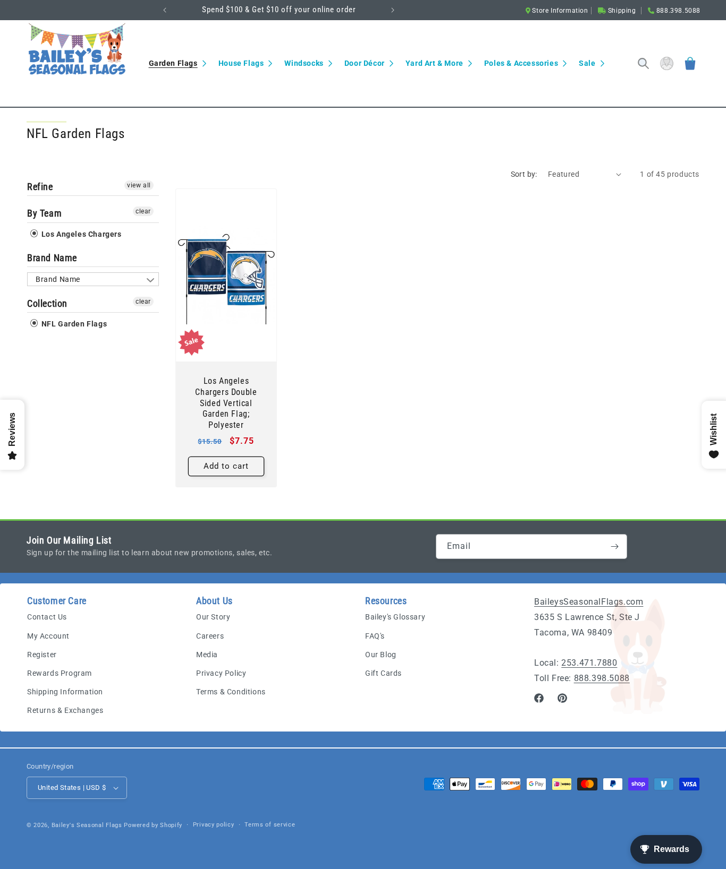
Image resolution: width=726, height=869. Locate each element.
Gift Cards (383, 673)
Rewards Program (59, 673)
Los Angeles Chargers (80, 233)
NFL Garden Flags (73, 324)
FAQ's (375, 636)
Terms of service (269, 824)
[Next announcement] (392, 10)
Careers (210, 636)
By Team (44, 213)
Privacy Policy (221, 673)
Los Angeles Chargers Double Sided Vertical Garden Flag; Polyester (226, 403)
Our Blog (380, 654)
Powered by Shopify (153, 825)
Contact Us (47, 617)
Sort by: (524, 174)
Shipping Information (65, 691)
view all (139, 185)
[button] (177, 63)
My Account (48, 636)
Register (42, 654)
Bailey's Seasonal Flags (87, 825)
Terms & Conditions (231, 691)
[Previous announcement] (164, 10)
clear (143, 211)
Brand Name (52, 257)
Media (207, 654)
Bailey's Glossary (395, 617)
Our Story (213, 617)
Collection (47, 303)
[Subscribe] (615, 546)
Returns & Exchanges (65, 711)
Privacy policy (213, 824)
